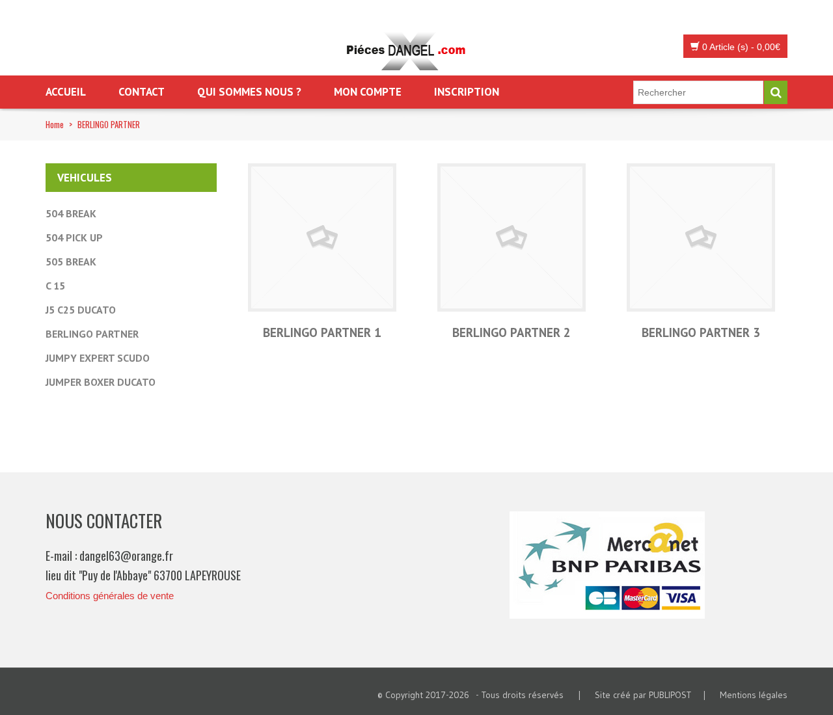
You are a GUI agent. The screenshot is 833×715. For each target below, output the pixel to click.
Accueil (66, 92)
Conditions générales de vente (110, 595)
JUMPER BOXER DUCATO (101, 381)
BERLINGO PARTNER (92, 333)
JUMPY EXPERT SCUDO (98, 357)
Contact (141, 92)
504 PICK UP (74, 237)
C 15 (55, 285)
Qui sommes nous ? (249, 92)
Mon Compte (368, 92)
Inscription (466, 92)
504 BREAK (71, 213)
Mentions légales (753, 695)
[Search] (775, 92)
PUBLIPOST (670, 695)
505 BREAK (71, 261)
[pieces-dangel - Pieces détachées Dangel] (410, 51)
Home (55, 124)
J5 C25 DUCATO (81, 309)
